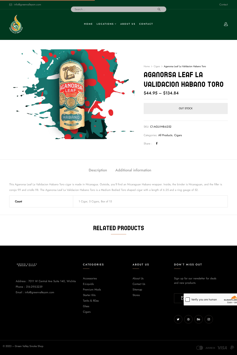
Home (147, 66)
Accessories (90, 278)
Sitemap (137, 289)
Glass (86, 306)
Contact (223, 4)
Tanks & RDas (91, 301)
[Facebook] (157, 143)
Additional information (133, 170)
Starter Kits (89, 295)
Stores (136, 295)
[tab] (98, 170)
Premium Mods (92, 289)
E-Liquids (88, 284)
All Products (165, 135)
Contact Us (139, 284)
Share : (148, 143)
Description (98, 170)
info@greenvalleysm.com (27, 4)
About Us (138, 278)
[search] (159, 9)
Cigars (157, 66)
